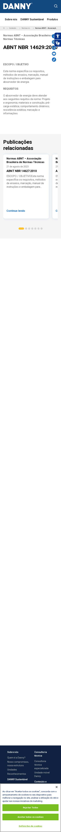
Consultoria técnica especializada (41, 765)
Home (4, 28)
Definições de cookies (30, 826)
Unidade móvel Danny (42, 774)
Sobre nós (11, 19)
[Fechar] (56, 787)
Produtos (52, 19)
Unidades (12, 769)
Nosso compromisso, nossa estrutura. (18, 764)
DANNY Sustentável (32, 19)
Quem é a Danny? (16, 757)
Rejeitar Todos (30, 807)
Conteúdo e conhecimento (13, 28)
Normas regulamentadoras (27, 28)
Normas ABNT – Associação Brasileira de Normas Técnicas (46, 28)
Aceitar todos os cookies (30, 817)
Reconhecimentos (16, 774)
